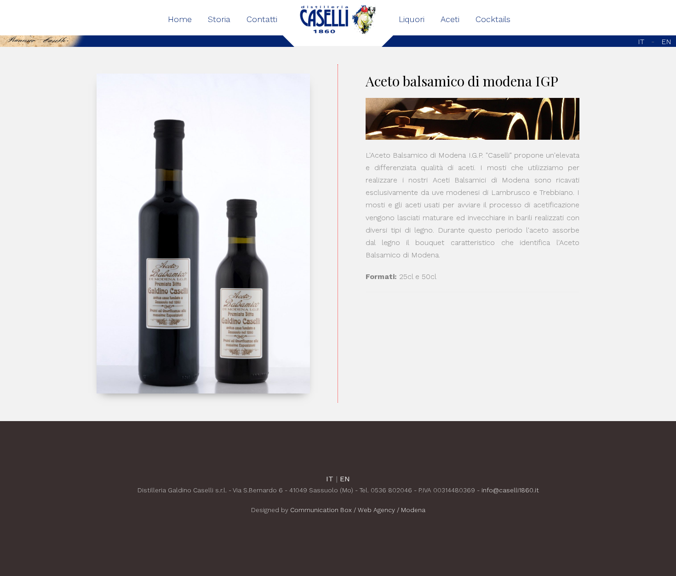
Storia (219, 19)
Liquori (411, 19)
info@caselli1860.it (510, 490)
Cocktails (492, 19)
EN (666, 41)
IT (642, 41)
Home (180, 19)
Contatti (261, 19)
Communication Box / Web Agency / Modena (357, 509)
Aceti (450, 19)
